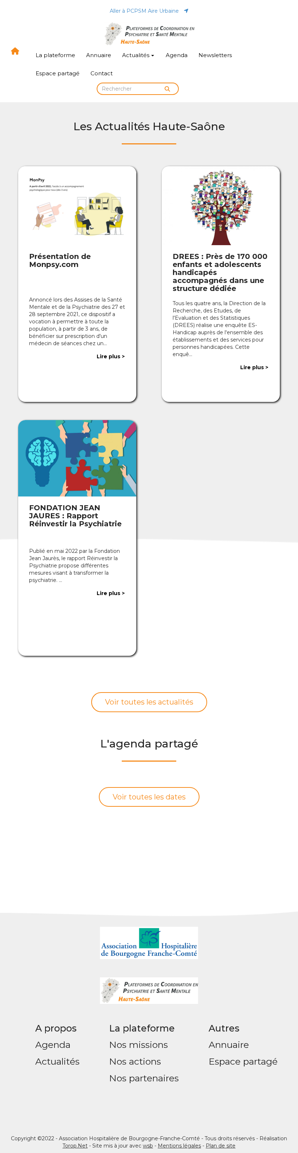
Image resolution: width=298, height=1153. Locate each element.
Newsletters (215, 55)
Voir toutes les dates (149, 797)
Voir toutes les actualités (149, 702)
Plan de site (220, 1145)
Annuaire (98, 55)
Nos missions (138, 1044)
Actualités (135, 55)
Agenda (177, 55)
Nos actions (135, 1061)
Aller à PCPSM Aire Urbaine (145, 11)
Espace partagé (58, 73)
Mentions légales (179, 1145)
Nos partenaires (144, 1078)
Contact (101, 73)
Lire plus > (111, 356)
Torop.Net (75, 1145)
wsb (148, 1145)
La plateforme (55, 55)
